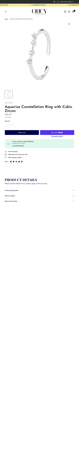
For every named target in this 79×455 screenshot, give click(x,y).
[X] (14, 161)
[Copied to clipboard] (22, 161)
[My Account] (69, 12)
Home (6, 19)
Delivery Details (10, 196)
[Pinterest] (16, 161)
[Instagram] (54, 2)
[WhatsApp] (19, 161)
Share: (7, 161)
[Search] (65, 12)
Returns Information (11, 201)
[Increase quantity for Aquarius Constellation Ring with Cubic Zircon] (12, 125)
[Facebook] (11, 161)
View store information (18, 145)
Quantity (7, 121)
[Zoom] (69, 23)
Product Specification (11, 190)
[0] (72, 12)
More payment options (57, 136)
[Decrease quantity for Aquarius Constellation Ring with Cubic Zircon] (6, 125)
